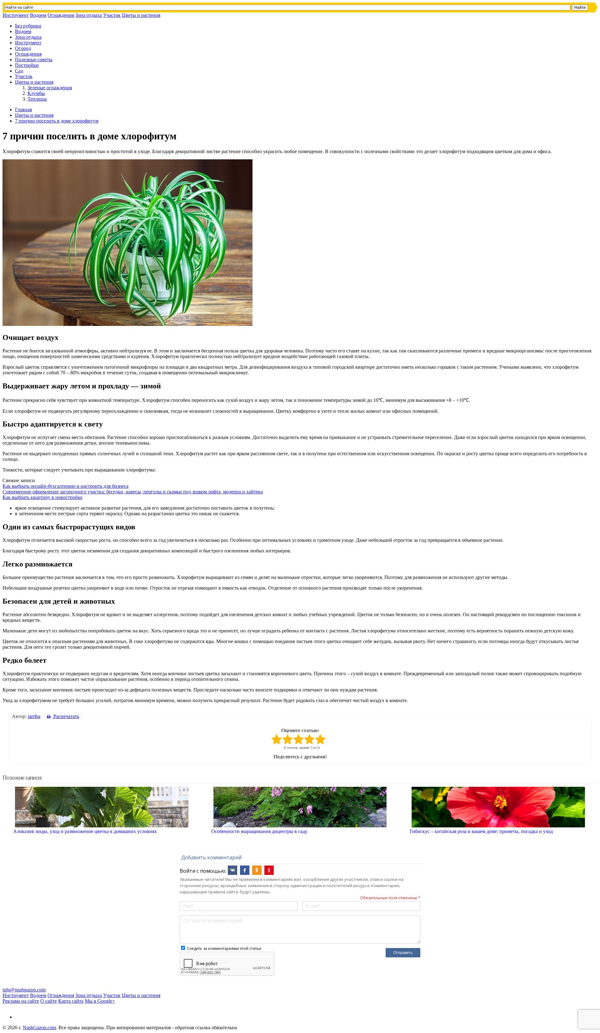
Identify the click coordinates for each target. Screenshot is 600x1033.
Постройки (27, 65)
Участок (112, 15)
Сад (19, 70)
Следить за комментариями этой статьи (224, 948)
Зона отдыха (88, 15)
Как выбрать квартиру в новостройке (42, 497)
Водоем (38, 15)
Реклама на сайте (20, 1001)
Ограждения (61, 15)
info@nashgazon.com (24, 989)
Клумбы (36, 93)
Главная (23, 109)
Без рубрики (28, 25)
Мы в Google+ (100, 1001)
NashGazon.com (39, 1027)
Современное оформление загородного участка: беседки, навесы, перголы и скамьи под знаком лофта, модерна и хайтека (132, 491)
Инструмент (15, 15)
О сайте (48, 1001)
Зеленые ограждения (50, 87)
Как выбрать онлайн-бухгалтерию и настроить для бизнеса (65, 486)
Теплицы (37, 99)
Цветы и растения (141, 15)
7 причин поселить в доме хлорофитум (56, 120)
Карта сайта (70, 1001)
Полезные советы (33, 59)
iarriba (34, 716)
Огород (23, 48)
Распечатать (65, 716)
